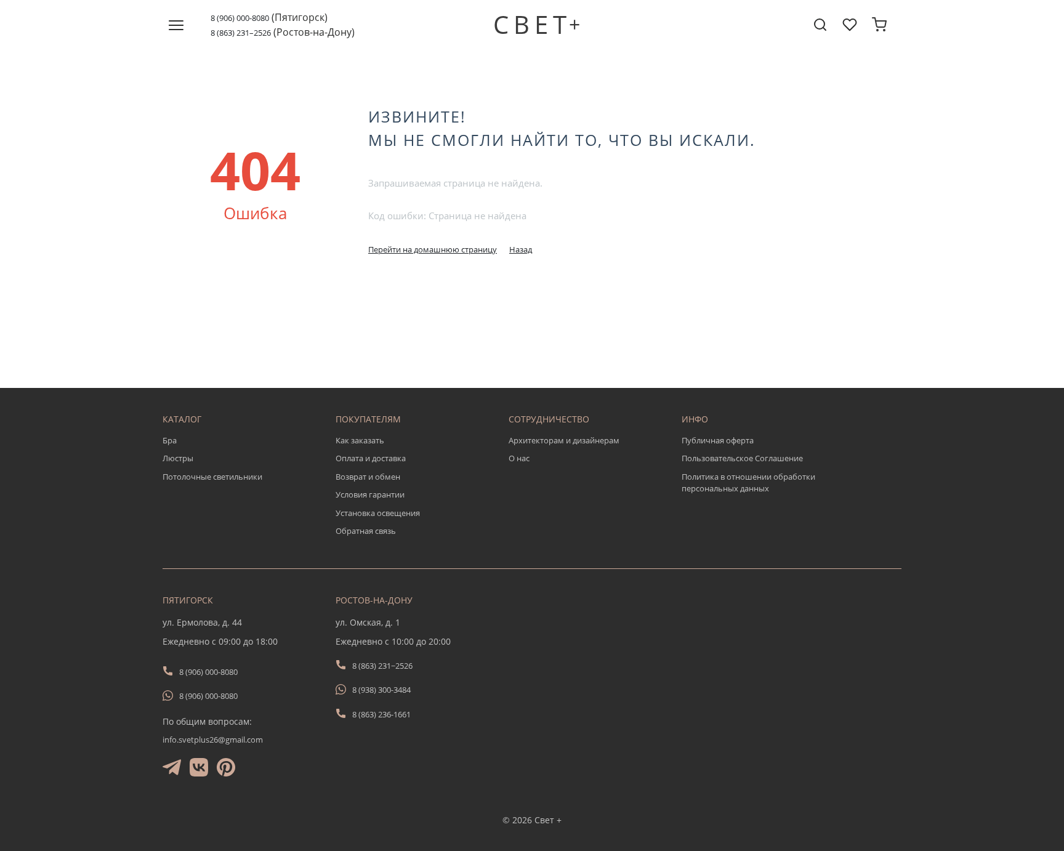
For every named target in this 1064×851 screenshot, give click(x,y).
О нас (519, 458)
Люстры (178, 458)
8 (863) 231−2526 (382, 665)
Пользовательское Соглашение (742, 458)
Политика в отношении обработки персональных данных (748, 482)
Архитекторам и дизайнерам (564, 440)
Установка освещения (378, 512)
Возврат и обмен (368, 476)
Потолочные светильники (212, 476)
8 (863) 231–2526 (241, 32)
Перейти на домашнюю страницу (432, 249)
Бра (170, 440)
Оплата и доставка (371, 458)
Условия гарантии (370, 494)
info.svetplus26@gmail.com (213, 739)
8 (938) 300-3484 (381, 689)
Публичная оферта (718, 440)
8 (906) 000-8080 (240, 17)
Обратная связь (366, 530)
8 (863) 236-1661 (381, 714)
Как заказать (360, 440)
